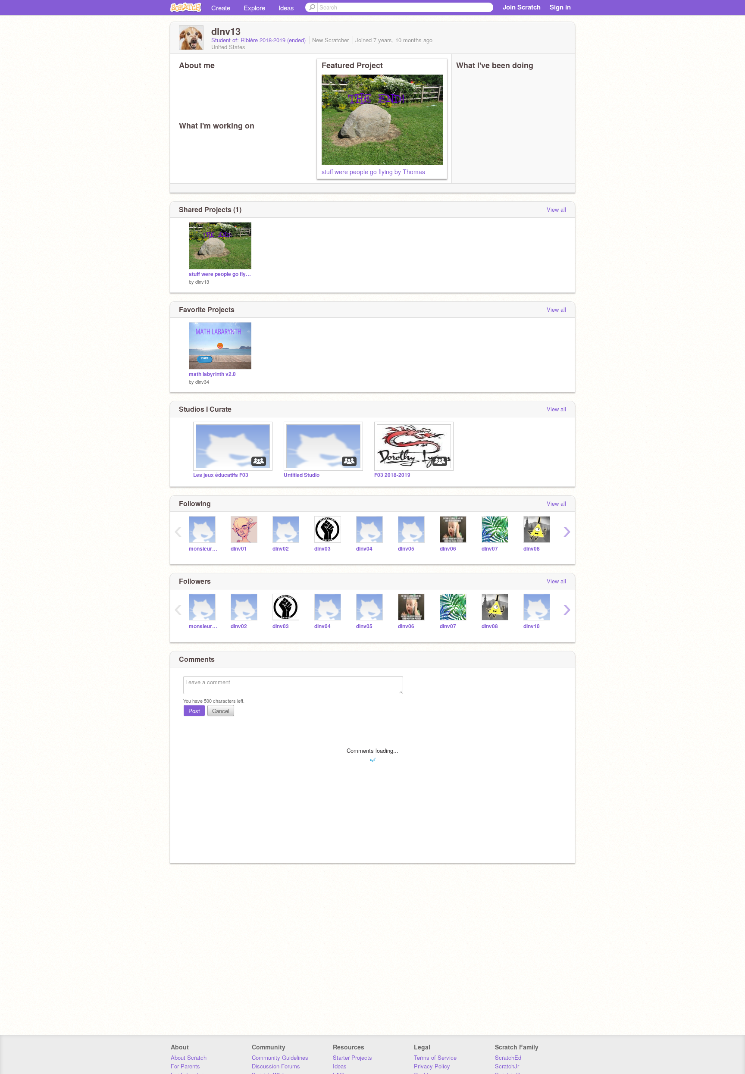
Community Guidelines (280, 1057)
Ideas (286, 7)
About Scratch (189, 1057)
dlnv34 (202, 381)
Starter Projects (352, 1057)
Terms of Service (435, 1057)
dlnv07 (490, 548)
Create (220, 7)
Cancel (220, 711)
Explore (254, 7)
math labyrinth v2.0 (212, 374)
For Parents (185, 1066)
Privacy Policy (432, 1066)
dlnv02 (280, 548)
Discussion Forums (276, 1066)
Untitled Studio (301, 475)
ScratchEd (508, 1057)
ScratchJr (507, 1066)
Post (194, 711)
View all (556, 209)
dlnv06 (448, 548)
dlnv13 (202, 281)
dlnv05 (406, 548)
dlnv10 (531, 626)
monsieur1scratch (203, 548)
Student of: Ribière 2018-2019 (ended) (259, 40)
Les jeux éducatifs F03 (220, 475)
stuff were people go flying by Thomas (373, 171)
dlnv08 (531, 548)
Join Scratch (522, 7)
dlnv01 (239, 548)
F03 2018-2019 (392, 475)
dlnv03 (322, 548)
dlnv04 (364, 548)
